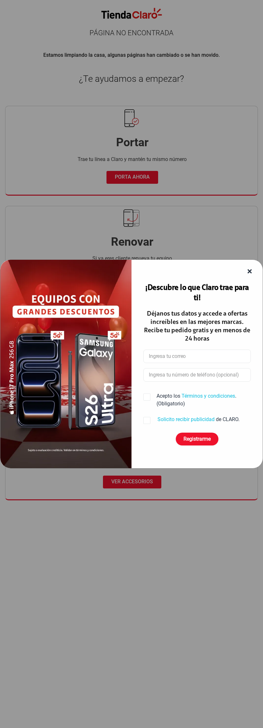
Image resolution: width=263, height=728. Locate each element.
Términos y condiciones (208, 396)
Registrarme (197, 439)
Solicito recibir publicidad (186, 419)
